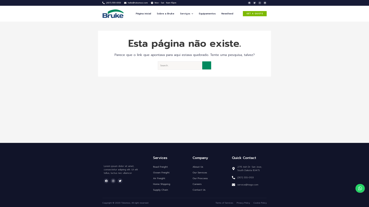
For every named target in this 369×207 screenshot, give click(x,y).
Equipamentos (207, 13)
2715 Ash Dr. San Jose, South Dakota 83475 (249, 168)
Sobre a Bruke (165, 13)
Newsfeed (227, 13)
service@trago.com (247, 184)
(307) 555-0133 (245, 177)
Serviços (185, 13)
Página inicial (143, 13)
